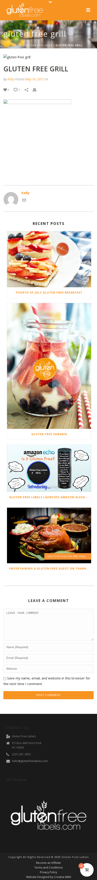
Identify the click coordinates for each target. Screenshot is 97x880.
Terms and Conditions (48, 867)
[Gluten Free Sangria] (49, 366)
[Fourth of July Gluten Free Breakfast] (49, 259)
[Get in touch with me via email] (24, 200)
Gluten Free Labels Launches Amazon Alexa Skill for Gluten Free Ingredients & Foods (50, 497)
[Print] (37, 89)
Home (18, 45)
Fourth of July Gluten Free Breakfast (49, 292)
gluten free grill (39, 45)
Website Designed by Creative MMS (48, 877)
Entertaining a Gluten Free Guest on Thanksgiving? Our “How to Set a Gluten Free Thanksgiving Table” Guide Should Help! (50, 568)
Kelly (10, 79)
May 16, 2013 (34, 79)
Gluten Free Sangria (49, 434)
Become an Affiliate (48, 863)
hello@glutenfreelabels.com (30, 761)
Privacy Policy (48, 872)
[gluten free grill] (48, 57)
